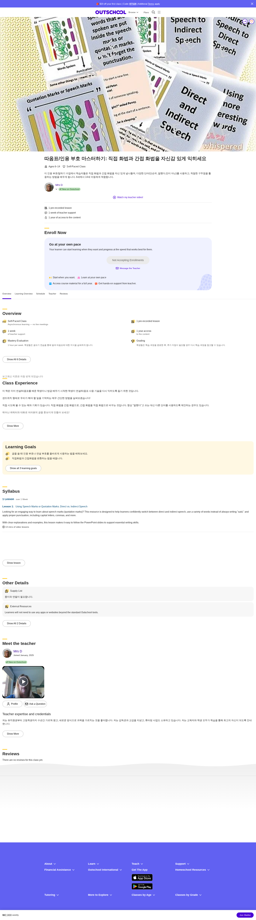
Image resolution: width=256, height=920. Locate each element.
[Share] (244, 21)
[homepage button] (110, 12)
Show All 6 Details (16, 359)
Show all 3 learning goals (23, 468)
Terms (151, 4)
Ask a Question (37, 704)
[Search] (153, 12)
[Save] (251, 21)
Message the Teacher (130, 268)
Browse (132, 12)
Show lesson (14, 563)
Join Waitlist (245, 915)
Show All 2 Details (16, 623)
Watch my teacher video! (130, 197)
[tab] (6, 293)
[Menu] (159, 12)
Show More (13, 426)
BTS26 (132, 4)
